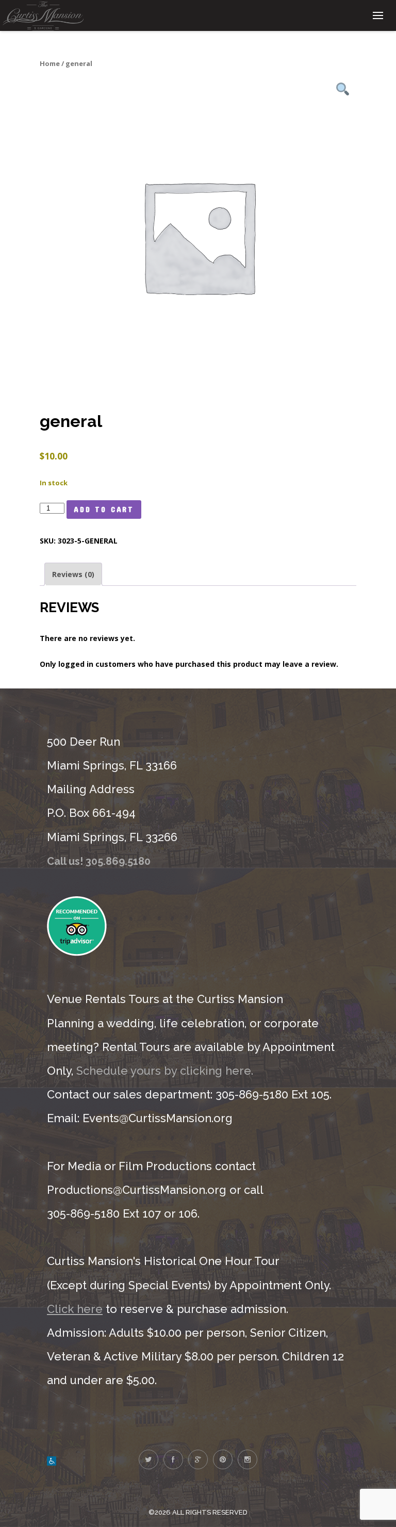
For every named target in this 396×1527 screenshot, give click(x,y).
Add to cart (104, 509)
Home (50, 63)
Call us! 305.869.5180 (99, 861)
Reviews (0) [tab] (73, 574)
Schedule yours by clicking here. (164, 1070)
